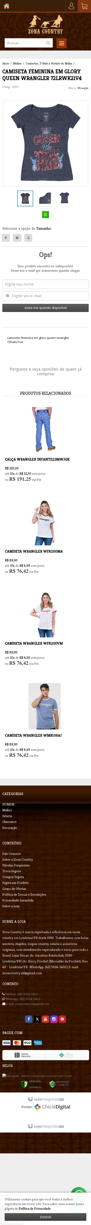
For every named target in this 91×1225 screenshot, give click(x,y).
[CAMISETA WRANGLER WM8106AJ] (44, 724)
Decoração (9, 828)
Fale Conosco (11, 854)
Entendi (45, 1217)
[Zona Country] (45, 24)
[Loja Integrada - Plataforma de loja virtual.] (46, 1126)
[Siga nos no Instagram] (54, 1019)
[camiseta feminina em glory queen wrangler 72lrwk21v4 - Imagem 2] (45, 198)
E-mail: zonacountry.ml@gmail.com (27, 1004)
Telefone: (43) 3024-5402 (21, 994)
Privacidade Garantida (18, 900)
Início (5, 63)
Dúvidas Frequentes (16, 865)
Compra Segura (13, 877)
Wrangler (83, 88)
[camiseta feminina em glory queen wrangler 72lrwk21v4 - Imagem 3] (64, 198)
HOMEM (8, 804)
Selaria (7, 816)
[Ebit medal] (10, 1075)
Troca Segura (11, 871)
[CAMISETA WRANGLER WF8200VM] (44, 632)
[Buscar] (48, 43)
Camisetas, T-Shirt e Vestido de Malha (49, 63)
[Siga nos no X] (37, 1019)
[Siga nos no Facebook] (28, 1019)
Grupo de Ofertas (14, 889)
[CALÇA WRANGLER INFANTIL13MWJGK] (44, 448)
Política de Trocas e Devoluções (24, 894)
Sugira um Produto (15, 883)
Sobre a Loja (10, 906)
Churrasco (9, 822)
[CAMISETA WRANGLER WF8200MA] (44, 540)
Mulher (17, 63)
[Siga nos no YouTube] (45, 1019)
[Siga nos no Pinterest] (62, 1019)
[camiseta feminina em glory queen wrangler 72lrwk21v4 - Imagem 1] (25, 198)
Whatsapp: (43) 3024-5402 (22, 999)
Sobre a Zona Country (17, 859)
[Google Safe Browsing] (59, 1084)
